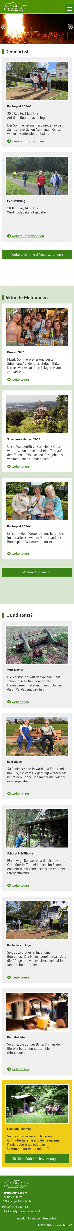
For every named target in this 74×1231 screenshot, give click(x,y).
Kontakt (21, 1218)
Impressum (34, 1218)
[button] (69, 8)
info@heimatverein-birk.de (25, 1211)
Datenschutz (50, 1218)
